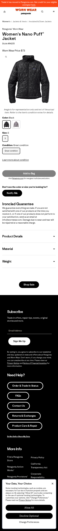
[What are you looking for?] (42, 11)
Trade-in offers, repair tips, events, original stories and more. (27, 319)
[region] (29, 504)
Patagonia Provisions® (17, 476)
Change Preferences (29, 522)
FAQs (18, 395)
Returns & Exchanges (24, 415)
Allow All (29, 507)
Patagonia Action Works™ (15, 468)
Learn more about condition (15, 160)
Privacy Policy (37, 457)
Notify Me (12, 193)
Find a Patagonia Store (15, 459)
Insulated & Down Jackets (40, 21)
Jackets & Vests (20, 21)
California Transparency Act (39, 465)
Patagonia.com (17, 178)
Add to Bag (29, 173)
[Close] (52, 484)
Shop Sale (29, 284)
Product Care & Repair (24, 425)
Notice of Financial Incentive (35, 363)
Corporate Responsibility (37, 475)
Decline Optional (29, 515)
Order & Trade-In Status (25, 385)
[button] (4, 11)
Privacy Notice (13, 363)
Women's (6, 21)
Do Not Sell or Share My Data (18, 436)
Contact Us (18, 405)
